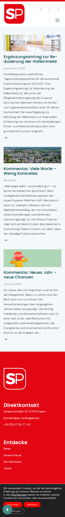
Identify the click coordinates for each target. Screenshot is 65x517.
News (7, 448)
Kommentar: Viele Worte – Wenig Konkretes (30, 171)
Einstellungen (19, 494)
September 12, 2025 (14, 68)
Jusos (7, 468)
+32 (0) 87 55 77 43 (17, 424)
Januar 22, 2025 (12, 284)
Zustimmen (13, 504)
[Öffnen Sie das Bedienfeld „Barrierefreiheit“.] (7, 509)
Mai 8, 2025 (10, 180)
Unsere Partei (12, 455)
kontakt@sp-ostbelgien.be (21, 418)
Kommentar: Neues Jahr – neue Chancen (30, 275)
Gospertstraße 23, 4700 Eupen (25, 411)
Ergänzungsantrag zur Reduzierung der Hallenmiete (30, 59)
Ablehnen (32, 504)
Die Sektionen (13, 462)
